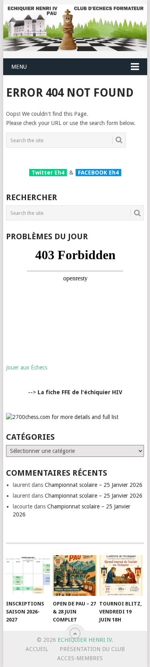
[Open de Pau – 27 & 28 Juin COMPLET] (74, 575)
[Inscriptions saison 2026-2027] (28, 575)
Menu (19, 67)
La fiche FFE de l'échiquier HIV (80, 392)
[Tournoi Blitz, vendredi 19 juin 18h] (121, 575)
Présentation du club (92, 649)
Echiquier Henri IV (85, 640)
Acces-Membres (80, 658)
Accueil (37, 649)
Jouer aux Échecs (26, 367)
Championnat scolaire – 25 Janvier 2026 (93, 485)
